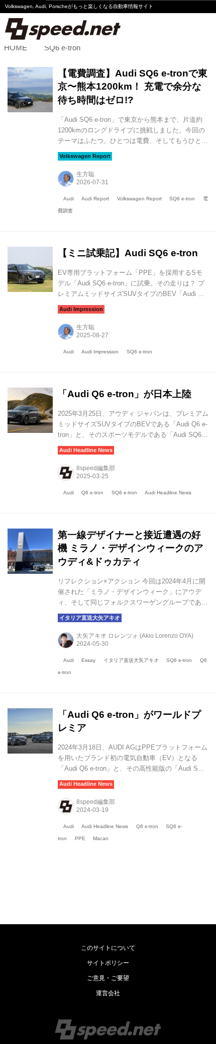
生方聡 (85, 174)
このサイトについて (108, 947)
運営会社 (108, 993)
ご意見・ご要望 (108, 978)
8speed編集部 (95, 468)
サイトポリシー (108, 962)
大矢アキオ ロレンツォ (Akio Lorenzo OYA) (134, 635)
